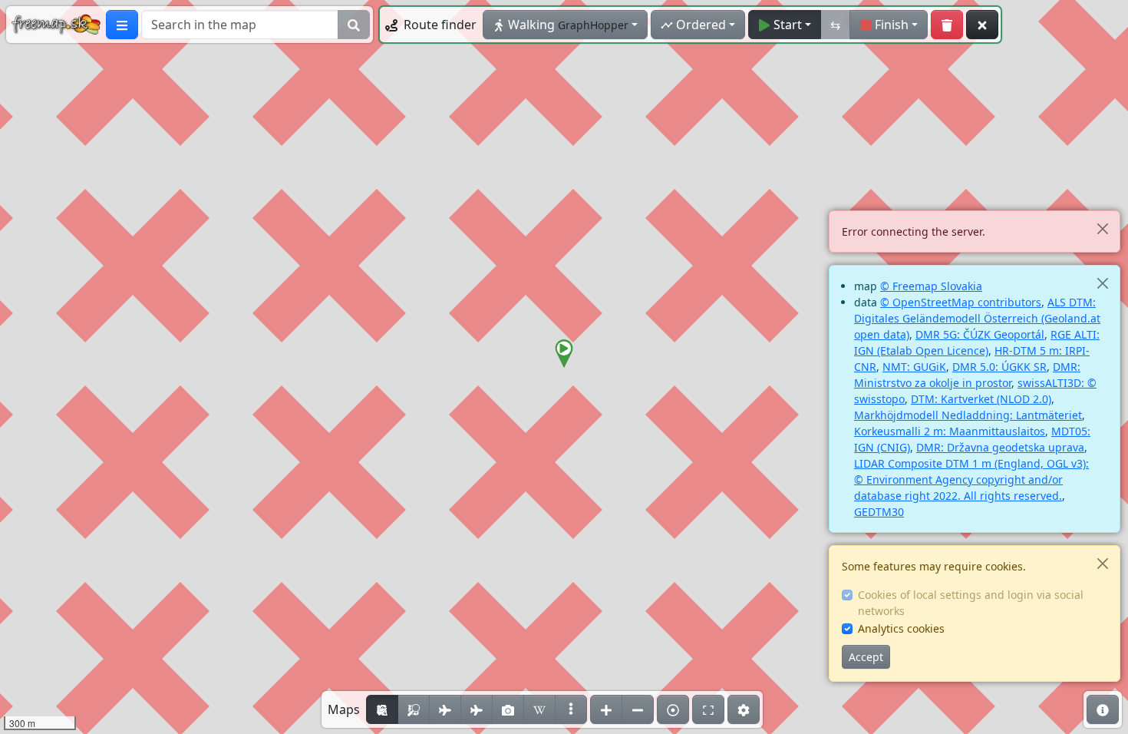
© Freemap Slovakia (931, 286)
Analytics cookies (901, 628)
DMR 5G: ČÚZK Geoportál (979, 334)
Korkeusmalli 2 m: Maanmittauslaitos (949, 431)
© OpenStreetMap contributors (960, 302)
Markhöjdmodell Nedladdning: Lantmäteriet (968, 415)
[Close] (1102, 228)
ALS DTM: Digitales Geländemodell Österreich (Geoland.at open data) (977, 318)
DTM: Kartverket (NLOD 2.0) (981, 399)
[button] (564, 354)
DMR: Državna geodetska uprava (1000, 447)
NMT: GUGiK (914, 366)
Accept (866, 657)
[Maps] (571, 709)
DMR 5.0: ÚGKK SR (999, 366)
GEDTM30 (879, 511)
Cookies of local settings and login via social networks (970, 602)
